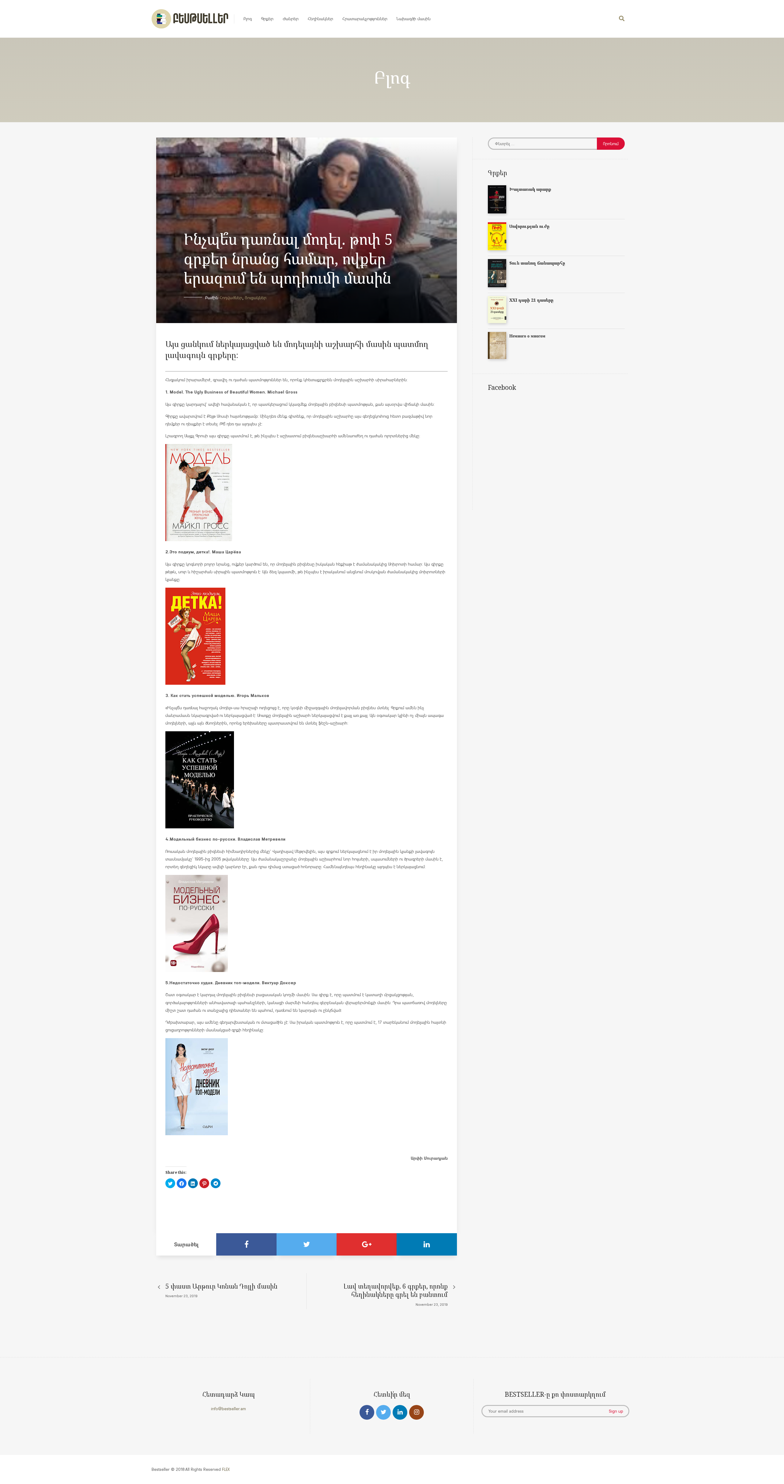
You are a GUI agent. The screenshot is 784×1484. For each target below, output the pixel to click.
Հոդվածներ (231, 297)
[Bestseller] (190, 18)
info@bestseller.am (228, 1408)
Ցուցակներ (255, 297)
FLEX (226, 1469)
